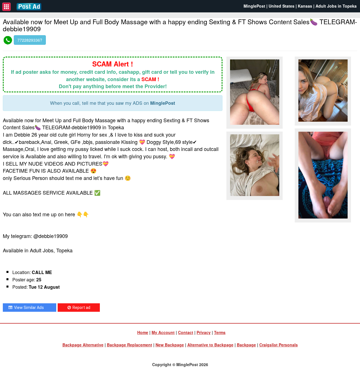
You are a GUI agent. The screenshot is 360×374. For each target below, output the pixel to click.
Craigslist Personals (278, 345)
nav (6, 7)
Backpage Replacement (129, 345)
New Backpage (170, 345)
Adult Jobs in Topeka (336, 6)
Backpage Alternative (83, 345)
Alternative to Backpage (210, 345)
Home (142, 332)
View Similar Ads (28, 307)
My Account (163, 332)
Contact (185, 332)
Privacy (204, 332)
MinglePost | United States (269, 6)
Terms (220, 332)
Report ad (80, 307)
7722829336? (29, 40)
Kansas (305, 6)
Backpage (246, 345)
